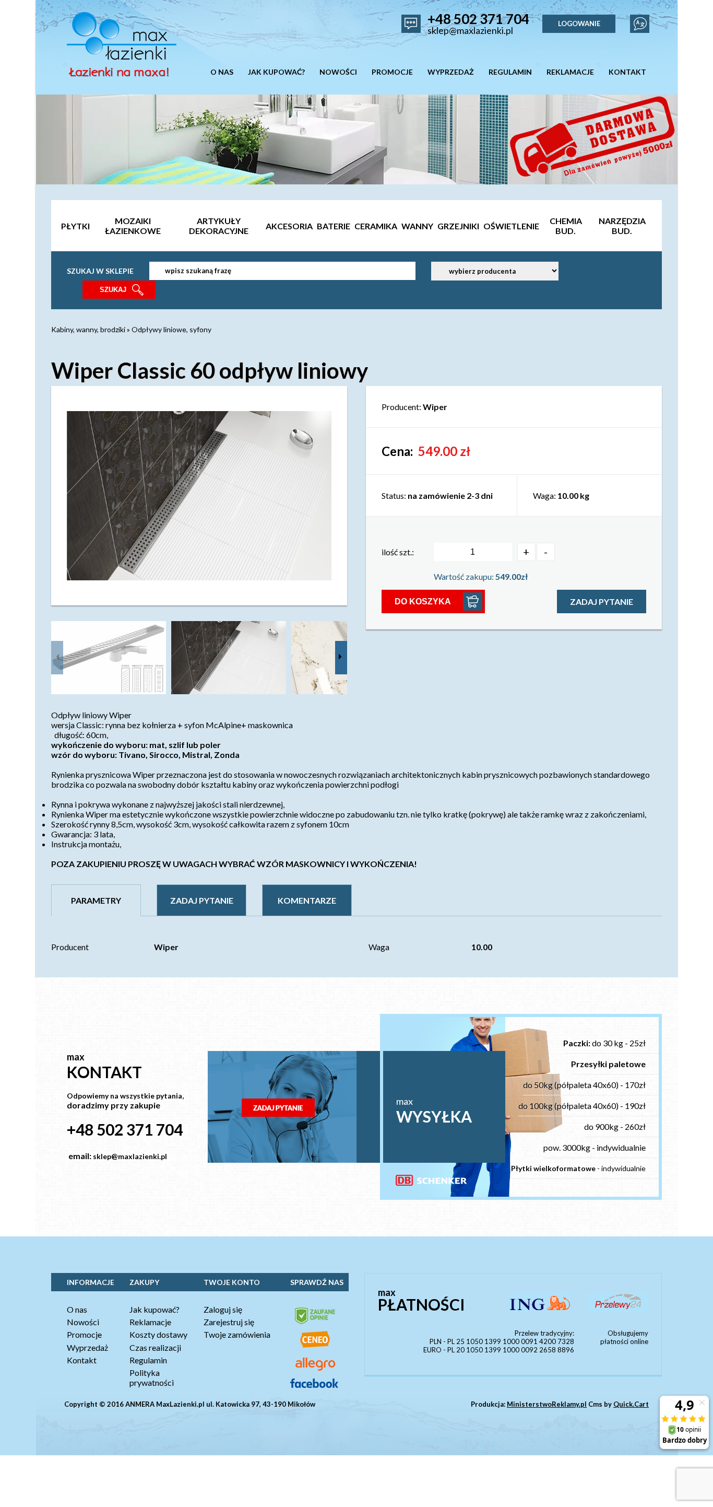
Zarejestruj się (229, 1322)
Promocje (84, 1334)
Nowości (83, 1322)
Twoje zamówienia (237, 1334)
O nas (77, 1309)
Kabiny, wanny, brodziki (88, 329)
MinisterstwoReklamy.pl (547, 1404)
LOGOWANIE (579, 23)
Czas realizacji (155, 1347)
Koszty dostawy (158, 1334)
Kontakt (82, 1360)
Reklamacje (150, 1322)
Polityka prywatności (151, 1377)
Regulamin (148, 1360)
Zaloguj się (223, 1309)
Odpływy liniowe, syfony (171, 329)
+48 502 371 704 (478, 18)
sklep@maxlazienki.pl (470, 30)
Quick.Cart (631, 1404)
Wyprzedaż (87, 1347)
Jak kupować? (154, 1309)
